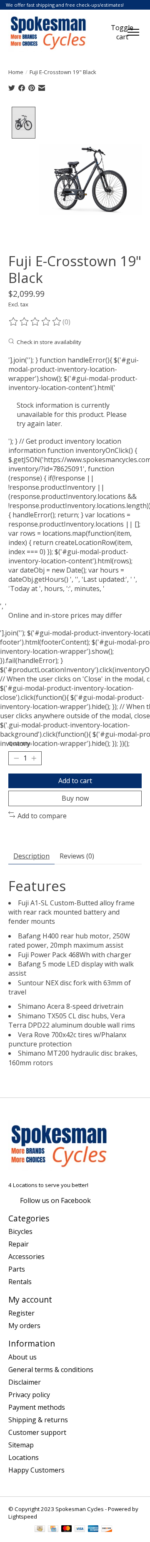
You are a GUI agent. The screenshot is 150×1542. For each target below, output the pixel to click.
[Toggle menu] (133, 32)
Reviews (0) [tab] (77, 856)
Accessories (26, 1256)
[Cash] (40, 1529)
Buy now (75, 798)
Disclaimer (24, 1382)
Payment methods (36, 1407)
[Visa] (80, 1529)
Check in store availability (49, 342)
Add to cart (75, 780)
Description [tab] (31, 856)
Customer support (37, 1432)
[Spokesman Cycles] (48, 32)
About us (22, 1357)
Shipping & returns (38, 1419)
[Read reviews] (35, 322)
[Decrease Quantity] (16, 758)
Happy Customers (36, 1470)
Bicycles (20, 1231)
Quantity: (20, 743)
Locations (23, 1457)
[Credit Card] (53, 1529)
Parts (16, 1269)
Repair (18, 1244)
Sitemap (21, 1444)
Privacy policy (29, 1394)
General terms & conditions (50, 1369)
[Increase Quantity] (33, 758)
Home (15, 72)
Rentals (20, 1281)
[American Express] (93, 1529)
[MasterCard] (66, 1529)
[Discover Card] (106, 1529)
